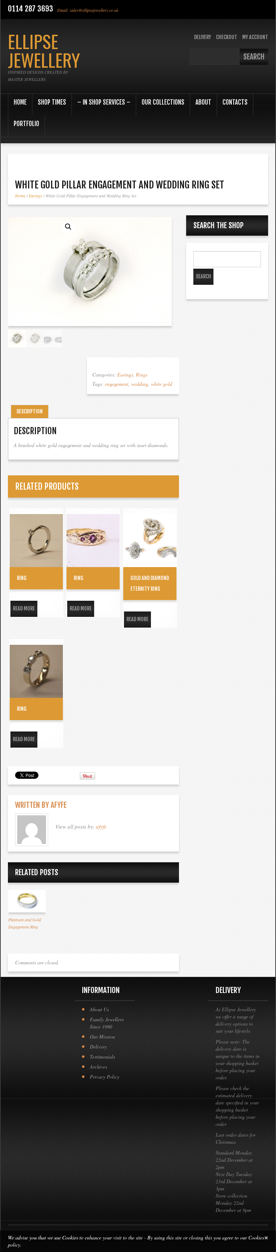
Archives (98, 1066)
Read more (24, 608)
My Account (255, 37)
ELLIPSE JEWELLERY (44, 50)
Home (20, 102)
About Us (99, 1009)
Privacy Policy (104, 1076)
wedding (139, 383)
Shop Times (52, 102)
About (203, 102)
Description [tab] (30, 411)
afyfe (58, 805)
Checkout (226, 37)
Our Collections (163, 102)
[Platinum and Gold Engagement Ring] (27, 901)
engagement (116, 383)
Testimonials (102, 1056)
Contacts (235, 102)
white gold (161, 383)
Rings (141, 374)
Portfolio (26, 124)
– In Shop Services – (103, 102)
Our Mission (102, 1036)
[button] (68, 226)
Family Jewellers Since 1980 (107, 1023)
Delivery (202, 37)
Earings (35, 195)
